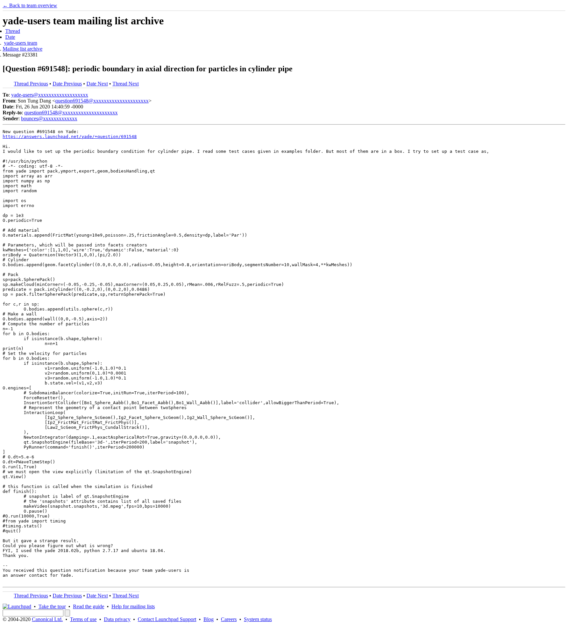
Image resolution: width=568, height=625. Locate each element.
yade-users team (20, 43)
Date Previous (67, 83)
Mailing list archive (22, 49)
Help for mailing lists (133, 606)
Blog (208, 619)
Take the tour (52, 606)
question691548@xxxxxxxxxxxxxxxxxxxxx (102, 101)
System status (258, 619)
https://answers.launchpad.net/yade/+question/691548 (70, 136)
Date (10, 37)
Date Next (97, 83)
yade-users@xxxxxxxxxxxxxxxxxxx (49, 95)
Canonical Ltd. (47, 619)
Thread (12, 31)
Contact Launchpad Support (167, 619)
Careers (229, 619)
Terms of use (83, 619)
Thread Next (125, 83)
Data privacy (117, 619)
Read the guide (88, 606)
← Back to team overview (30, 5)
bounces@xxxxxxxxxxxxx (49, 118)
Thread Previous (31, 83)
